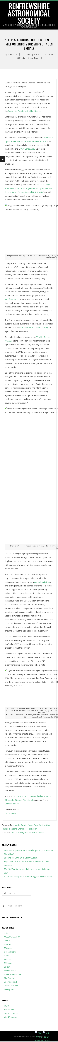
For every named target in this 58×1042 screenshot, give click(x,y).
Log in (6, 1005)
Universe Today (32, 58)
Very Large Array (28, 149)
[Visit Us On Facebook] (39, 1033)
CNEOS (7, 940)
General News (10, 952)
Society (7, 967)
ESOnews (8, 948)
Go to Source (10, 813)
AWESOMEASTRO (12, 936)
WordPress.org (10, 1017)
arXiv (6, 933)
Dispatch (26, 1036)
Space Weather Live (12, 974)
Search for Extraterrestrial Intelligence (24, 111)
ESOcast (7, 944)
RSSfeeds (20, 58)
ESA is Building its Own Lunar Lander (28, 832)
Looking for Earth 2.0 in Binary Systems (21, 857)
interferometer (11, 299)
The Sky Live (9, 978)
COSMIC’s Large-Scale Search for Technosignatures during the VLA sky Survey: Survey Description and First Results (28, 188)
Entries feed (9, 1009)
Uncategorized (10, 982)
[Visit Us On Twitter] (46, 1033)
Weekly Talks (9, 989)
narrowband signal (42, 582)
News (50, 54)
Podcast (7, 959)
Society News (10, 970)
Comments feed (11, 1013)
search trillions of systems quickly (33, 327)
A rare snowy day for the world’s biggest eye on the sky (28, 876)
